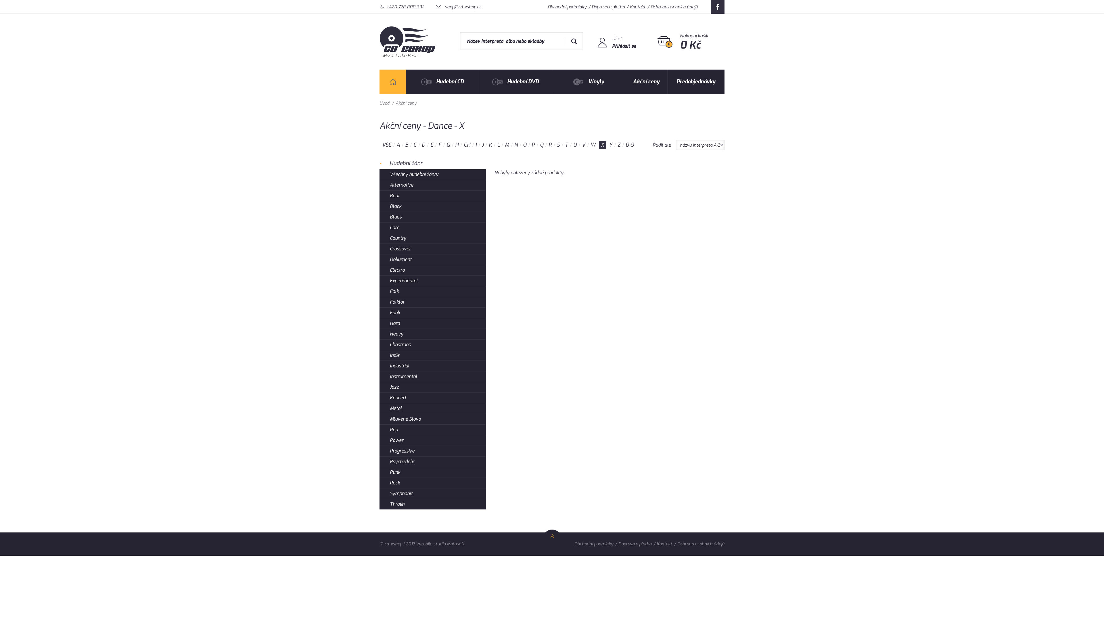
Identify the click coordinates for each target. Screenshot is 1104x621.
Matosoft (456, 544)
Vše (386, 144)
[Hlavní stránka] (408, 56)
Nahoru (552, 542)
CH (467, 144)
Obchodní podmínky (567, 7)
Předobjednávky (695, 81)
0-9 (630, 144)
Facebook (717, 7)
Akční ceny (646, 81)
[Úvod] (392, 82)
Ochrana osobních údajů (674, 7)
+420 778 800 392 (405, 7)
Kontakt (637, 7)
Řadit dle (662, 145)
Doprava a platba (608, 7)
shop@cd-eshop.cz (463, 7)
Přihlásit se (624, 46)
